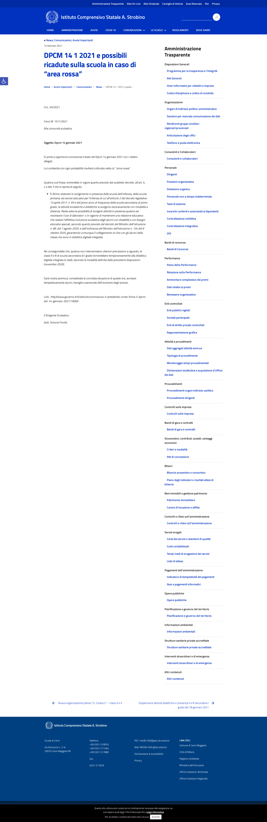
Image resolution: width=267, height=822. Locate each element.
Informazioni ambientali (181, 631)
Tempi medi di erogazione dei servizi (188, 554)
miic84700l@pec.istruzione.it (155, 740)
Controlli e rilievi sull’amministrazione (189, 523)
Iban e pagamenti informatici (184, 584)
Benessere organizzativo (181, 294)
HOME (50, 30)
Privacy (216, 4)
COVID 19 (111, 30)
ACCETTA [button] (156, 816)
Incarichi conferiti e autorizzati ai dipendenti (192, 211)
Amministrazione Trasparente (108, 4)
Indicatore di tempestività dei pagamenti (190, 577)
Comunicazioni (62, 40)
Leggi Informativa (155, 812)
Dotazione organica (178, 189)
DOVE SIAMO (203, 30)
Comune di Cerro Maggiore (192, 745)
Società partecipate (178, 318)
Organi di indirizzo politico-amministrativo (192, 109)
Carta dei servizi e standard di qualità (188, 539)
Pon (207, 4)
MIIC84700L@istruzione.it (153, 747)
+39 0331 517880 (99, 752)
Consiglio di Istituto (172, 4)
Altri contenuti (175, 679)
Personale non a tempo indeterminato (189, 196)
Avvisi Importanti (83, 40)
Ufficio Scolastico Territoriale (193, 772)
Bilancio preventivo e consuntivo (186, 472)
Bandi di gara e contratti (181, 429)
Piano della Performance (181, 265)
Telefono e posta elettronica (183, 143)
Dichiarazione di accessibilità (148, 754)
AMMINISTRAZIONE (72, 30)
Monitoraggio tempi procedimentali (188, 363)
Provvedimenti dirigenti (181, 398)
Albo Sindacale (151, 4)
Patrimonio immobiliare (181, 500)
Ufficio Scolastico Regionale (193, 778)
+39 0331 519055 (99, 744)
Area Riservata (194, 4)
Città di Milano (186, 752)
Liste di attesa (175, 561)
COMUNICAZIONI (132, 30)
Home (47, 87)
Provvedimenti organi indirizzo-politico (190, 390)
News (49, 40)
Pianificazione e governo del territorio (189, 616)
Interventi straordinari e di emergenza (189, 663)
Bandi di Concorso (177, 249)
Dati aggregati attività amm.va (184, 348)
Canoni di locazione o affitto (183, 507)
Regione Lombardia (189, 758)
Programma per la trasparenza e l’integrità (192, 71)
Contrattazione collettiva (181, 218)
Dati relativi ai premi (179, 287)
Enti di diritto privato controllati (185, 325)
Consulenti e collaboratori (182, 158)
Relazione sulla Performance (184, 272)
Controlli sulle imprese (180, 414)
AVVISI (94, 30)
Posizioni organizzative (180, 182)
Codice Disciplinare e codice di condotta (190, 93)
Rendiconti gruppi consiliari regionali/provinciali (182, 126)
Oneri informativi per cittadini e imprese (190, 86)
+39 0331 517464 (99, 748)
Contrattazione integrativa (182, 226)
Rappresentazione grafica (182, 332)
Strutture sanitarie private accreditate (189, 647)
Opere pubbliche (176, 600)
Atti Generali (174, 78)
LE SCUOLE (157, 30)
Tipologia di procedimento (182, 356)
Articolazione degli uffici (181, 135)
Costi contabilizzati (178, 546)
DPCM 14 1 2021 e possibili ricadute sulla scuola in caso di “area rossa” (90, 64)
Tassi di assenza (176, 204)
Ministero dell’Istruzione (191, 765)
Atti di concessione (178, 457)
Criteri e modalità (177, 449)
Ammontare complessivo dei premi (187, 280)
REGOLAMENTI (180, 30)
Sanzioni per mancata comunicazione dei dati (193, 116)
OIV (169, 233)
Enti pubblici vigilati (178, 310)
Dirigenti (172, 174)
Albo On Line (133, 4)
